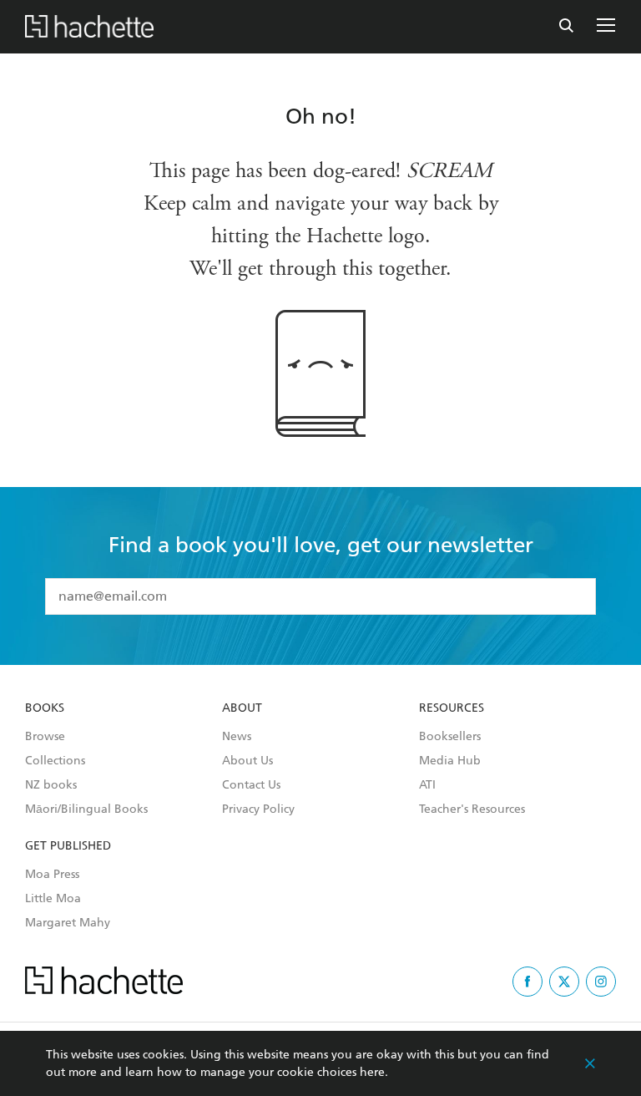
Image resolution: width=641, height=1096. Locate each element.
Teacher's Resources (472, 809)
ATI (427, 785)
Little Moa (53, 899)
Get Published (68, 846)
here (372, 1072)
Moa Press (52, 874)
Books (44, 708)
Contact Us (251, 785)
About (242, 708)
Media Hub (450, 761)
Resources (451, 708)
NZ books (51, 785)
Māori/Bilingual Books (86, 809)
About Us (247, 761)
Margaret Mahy (67, 923)
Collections (55, 761)
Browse (45, 737)
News (236, 737)
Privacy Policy (258, 809)
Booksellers (450, 737)
